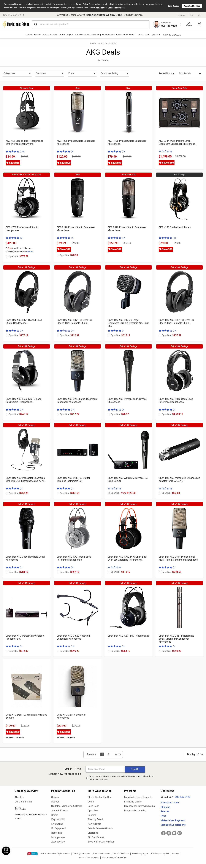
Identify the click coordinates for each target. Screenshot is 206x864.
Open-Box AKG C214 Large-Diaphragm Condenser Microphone (77, 400)
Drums (62, 34)
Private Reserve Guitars (100, 828)
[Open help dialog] (6, 851)
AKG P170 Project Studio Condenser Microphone (127, 142)
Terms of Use (101, 8)
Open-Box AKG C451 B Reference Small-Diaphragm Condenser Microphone (176, 638)
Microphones (108, 34)
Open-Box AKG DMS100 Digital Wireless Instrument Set (73, 479)
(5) (21, 238)
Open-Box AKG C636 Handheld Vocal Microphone (25, 558)
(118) (22, 151)
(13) (123, 238)
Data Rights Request (81, 854)
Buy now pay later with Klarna (139, 806)
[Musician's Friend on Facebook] (163, 833)
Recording (96, 34)
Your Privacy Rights (140, 854)
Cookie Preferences (116, 8)
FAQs (163, 816)
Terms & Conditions (121, 854)
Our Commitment (23, 801)
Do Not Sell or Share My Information (55, 854)
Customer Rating (109, 73)
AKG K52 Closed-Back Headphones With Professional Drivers (24, 142)
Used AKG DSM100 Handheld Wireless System (26, 716)
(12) (22, 409)
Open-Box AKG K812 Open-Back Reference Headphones (176, 400)
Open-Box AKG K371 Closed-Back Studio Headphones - (24, 321)
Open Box (93, 810)
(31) (72, 330)
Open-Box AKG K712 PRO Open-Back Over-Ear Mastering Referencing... (127, 558)
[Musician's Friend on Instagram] (179, 833)
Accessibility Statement (89, 857)
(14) (123, 151)
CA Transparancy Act (160, 854)
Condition (41, 73)
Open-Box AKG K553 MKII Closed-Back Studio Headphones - (24, 400)
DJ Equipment (58, 828)
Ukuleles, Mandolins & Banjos (66, 806)
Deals (101, 43)
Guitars (29, 34)
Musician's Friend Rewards (138, 797)
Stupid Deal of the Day (99, 797)
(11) (123, 646)
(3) (123, 330)
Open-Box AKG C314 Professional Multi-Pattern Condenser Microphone (178, 558)
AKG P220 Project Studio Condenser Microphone (76, 142)
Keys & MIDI (72, 34)
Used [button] (147, 34)
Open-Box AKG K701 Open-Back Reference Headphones (74, 558)
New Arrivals (94, 823)
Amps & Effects (49, 34)
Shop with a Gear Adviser (101, 841)
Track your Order (170, 802)
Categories (9, 73)
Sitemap (175, 854)
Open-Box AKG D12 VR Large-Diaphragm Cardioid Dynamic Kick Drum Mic (128, 323)
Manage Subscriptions (173, 824)
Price (71, 73)
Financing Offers (133, 801)
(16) (22, 330)
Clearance (93, 832)
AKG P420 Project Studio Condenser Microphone (127, 229)
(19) (174, 330)
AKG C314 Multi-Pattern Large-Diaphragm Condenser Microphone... (177, 142)
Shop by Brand (95, 819)
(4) (72, 151)
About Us (19, 797)
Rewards (181, 15)
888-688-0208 (108, 15)
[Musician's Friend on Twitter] (168, 833)
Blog (191, 15)
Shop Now (91, 15)
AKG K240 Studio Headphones (175, 227)
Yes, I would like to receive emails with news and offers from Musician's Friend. (122, 778)
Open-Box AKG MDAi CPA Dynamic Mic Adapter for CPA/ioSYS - (179, 479)
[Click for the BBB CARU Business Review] (32, 853)
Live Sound (84, 34)
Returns (165, 811)
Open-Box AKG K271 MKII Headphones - (128, 637)
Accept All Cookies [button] (192, 6)
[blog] (31, 809)
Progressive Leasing (135, 810)
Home (93, 43)
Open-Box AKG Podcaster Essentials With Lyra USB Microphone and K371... (26, 479)
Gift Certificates (96, 837)
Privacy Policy (82, 4)
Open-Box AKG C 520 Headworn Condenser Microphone (73, 637)
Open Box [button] (155, 34)
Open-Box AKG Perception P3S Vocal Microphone (127, 400)
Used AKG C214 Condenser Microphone (71, 716)
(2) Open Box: (117, 493)
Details (30, 251)
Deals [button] (140, 34)
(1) (72, 488)
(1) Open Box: (12, 256)
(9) (72, 238)
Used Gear (93, 806)
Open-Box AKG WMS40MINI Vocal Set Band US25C (128, 479)
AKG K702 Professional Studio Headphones (22, 229)
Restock (92, 815)
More (131, 34)
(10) (72, 646)
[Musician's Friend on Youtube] (174, 833)
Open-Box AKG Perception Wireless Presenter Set (25, 637)
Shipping (165, 807)
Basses (37, 34)
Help (199, 15)
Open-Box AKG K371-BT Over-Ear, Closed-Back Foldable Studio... (74, 321)
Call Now (175, 797)
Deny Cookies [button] (173, 6)
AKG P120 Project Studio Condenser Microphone (76, 229)
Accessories (122, 34)
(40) (174, 238)
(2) (174, 409)
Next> (117, 754)
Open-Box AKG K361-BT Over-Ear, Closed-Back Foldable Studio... (176, 321)
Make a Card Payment (173, 820)
